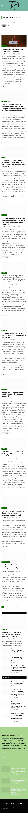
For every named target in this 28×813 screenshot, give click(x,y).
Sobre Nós (4, 757)
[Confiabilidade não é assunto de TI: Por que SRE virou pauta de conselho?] (14, 444)
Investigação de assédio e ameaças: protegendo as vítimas (17, 659)
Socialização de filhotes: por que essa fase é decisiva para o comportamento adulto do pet (13, 567)
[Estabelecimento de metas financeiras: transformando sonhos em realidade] (14, 623)
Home (2, 754)
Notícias (4, 46)
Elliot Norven (12, 23)
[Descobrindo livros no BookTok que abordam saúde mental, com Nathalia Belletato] (5, 789)
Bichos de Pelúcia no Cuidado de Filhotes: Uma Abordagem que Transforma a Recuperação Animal (18, 668)
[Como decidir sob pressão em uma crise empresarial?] (14, 41)
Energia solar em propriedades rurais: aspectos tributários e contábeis (12, 395)
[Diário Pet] (14, 5)
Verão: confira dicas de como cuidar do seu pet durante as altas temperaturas (18, 780)
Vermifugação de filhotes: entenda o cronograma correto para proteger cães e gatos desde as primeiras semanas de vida (13, 108)
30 (12, 607)
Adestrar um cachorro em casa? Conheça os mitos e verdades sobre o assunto (17, 650)
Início (10, 13)
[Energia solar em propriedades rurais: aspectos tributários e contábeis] (14, 384)
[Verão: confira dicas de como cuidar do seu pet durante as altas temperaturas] (5, 781)
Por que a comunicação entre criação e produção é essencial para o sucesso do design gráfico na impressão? (13, 279)
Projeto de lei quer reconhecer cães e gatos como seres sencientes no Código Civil (12, 513)
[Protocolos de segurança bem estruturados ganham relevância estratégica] (14, 325)
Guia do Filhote (6, 101)
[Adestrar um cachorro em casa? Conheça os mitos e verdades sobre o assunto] (6, 651)
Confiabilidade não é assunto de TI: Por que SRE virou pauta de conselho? (13, 454)
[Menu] (2, 5)
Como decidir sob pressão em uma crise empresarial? (12, 50)
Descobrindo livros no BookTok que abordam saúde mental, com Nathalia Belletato (18, 790)
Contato (3, 756)
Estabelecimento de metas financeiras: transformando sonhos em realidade (12, 634)
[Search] (26, 5)
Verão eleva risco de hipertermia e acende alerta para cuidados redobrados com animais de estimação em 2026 (18, 769)
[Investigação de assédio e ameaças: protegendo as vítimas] (6, 659)
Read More (5, 86)
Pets (3, 157)
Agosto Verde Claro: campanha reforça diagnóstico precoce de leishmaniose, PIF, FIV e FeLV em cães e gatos (13, 163)
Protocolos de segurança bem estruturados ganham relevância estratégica (13, 335)
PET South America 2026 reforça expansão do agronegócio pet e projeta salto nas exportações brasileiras (13, 221)
